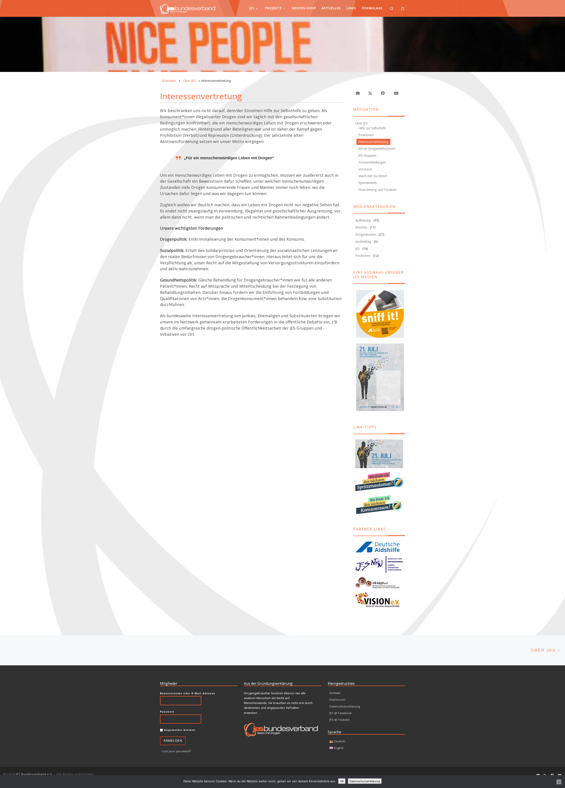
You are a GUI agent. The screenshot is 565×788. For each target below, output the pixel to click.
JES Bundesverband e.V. (34, 774)
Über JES (189, 81)
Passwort (167, 711)
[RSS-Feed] (370, 93)
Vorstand (365, 169)
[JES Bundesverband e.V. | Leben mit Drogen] (187, 8)
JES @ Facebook (341, 713)
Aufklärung (363, 220)
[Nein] (559, 782)
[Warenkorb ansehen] (402, 8)
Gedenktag (363, 241)
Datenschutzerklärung (345, 706)
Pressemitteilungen (372, 162)
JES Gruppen (367, 155)
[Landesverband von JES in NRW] (379, 564)
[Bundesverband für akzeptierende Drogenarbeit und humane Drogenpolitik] (379, 582)
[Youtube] (396, 93)
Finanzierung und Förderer (377, 190)
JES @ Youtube (340, 720)
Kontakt (335, 693)
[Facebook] (383, 93)
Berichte (361, 227)
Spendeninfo (367, 183)
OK (342, 781)
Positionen (366, 135)
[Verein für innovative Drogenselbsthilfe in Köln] (379, 599)
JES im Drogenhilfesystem (377, 148)
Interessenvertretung (373, 142)
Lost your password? (176, 751)
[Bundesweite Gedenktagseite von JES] (379, 454)
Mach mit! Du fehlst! (372, 176)
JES (357, 248)
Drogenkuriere (365, 234)
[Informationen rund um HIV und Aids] (379, 546)
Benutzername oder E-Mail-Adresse (187, 693)
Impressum (337, 700)
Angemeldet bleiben (179, 730)
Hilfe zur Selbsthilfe (372, 128)
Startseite (169, 81)
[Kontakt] (357, 93)
